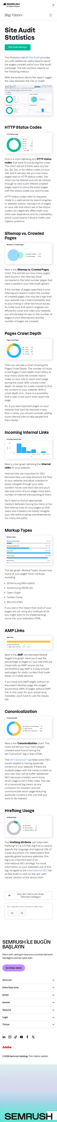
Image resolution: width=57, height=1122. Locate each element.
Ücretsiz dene (14, 968)
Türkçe (6, 1024)
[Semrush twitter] (33, 1037)
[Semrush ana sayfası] (11, 5)
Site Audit (34, 57)
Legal (5, 1017)
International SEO (37, 870)
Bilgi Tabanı (13, 15)
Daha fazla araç (10, 987)
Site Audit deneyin (17, 47)
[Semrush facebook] (27, 1037)
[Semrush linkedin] (4, 1037)
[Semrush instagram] (10, 1037)
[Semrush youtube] (21, 1037)
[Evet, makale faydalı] (12, 913)
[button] (22, 913)
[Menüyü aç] (53, 5)
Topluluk (6, 1010)
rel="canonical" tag (20, 759)
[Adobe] (6, 1047)
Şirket (5, 995)
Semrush (7, 980)
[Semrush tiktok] (16, 1037)
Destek (6, 1002)
